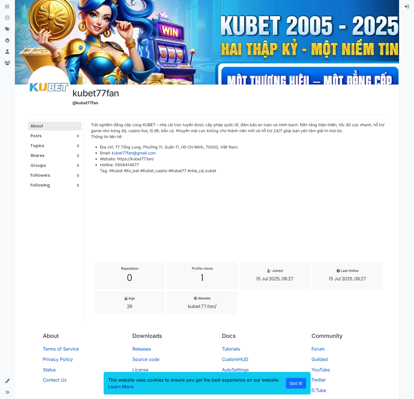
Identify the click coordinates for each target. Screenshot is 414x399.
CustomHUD (235, 359)
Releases (141, 349)
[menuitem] (407, 6)
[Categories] (7, 6)
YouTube (320, 370)
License (140, 370)
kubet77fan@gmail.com (134, 152)
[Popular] (7, 40)
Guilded (319, 359)
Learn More (121, 386)
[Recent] (7, 18)
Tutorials (231, 349)
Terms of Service (61, 349)
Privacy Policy (58, 359)
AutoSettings (235, 370)
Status (49, 370)
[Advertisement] (238, 217)
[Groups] (7, 63)
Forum (318, 349)
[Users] (7, 51)
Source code (145, 359)
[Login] (407, 6)
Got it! (296, 383)
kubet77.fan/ (202, 306)
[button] (7, 380)
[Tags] (7, 29)
